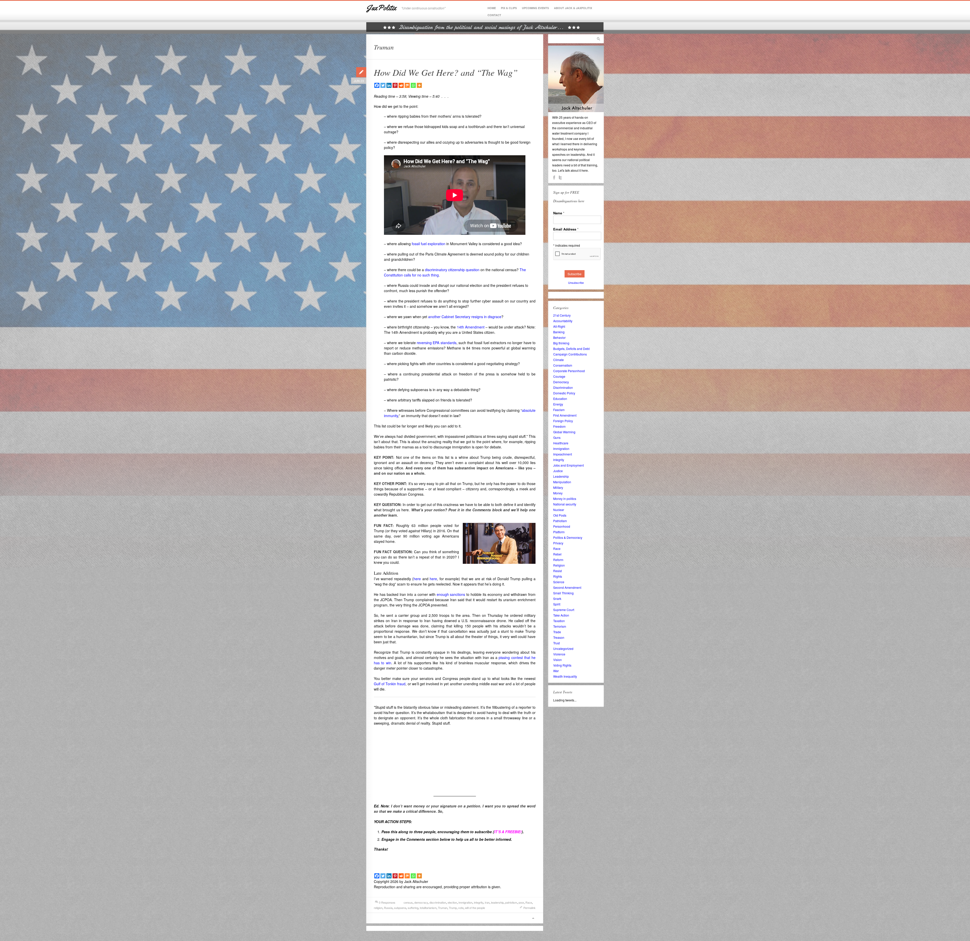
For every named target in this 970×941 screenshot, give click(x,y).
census (408, 902)
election (452, 902)
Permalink (529, 908)
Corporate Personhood (569, 371)
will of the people (475, 908)
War (556, 671)
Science (558, 582)
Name (558, 213)
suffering (413, 908)
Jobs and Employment (568, 465)
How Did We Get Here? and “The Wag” (446, 72)
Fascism (559, 410)
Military (558, 487)
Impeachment (562, 454)
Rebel (557, 554)
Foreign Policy (563, 421)
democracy (421, 902)
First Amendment (564, 415)
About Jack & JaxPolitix (573, 8)
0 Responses (387, 902)
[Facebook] (376, 85)
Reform (558, 559)
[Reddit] (401, 85)
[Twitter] (382, 85)
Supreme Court (563, 609)
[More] (419, 85)
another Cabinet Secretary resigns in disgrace (464, 316)
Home (492, 8)
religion (378, 908)
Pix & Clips (509, 8)
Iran (487, 902)
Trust (556, 643)
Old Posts (559, 515)
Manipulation (562, 482)
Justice (558, 471)
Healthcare (560, 443)
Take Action (561, 615)
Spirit (556, 604)
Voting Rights (562, 665)
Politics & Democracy (567, 537)
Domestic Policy (564, 393)
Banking (559, 332)
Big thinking (561, 343)
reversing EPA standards (436, 342)
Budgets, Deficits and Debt (571, 348)
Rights (557, 576)
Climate (558, 360)
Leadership (561, 476)
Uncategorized (563, 648)
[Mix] (407, 85)
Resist (557, 571)
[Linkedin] (389, 85)
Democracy (561, 382)
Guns (557, 437)
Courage (559, 376)
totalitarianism (428, 908)
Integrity (558, 459)
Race (528, 902)
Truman (442, 908)
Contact (494, 15)
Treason (558, 637)
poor (521, 902)
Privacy (558, 543)
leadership (497, 902)
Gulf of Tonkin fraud (389, 683)
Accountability (562, 321)
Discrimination (563, 387)
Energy (558, 404)
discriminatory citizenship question (452, 269)
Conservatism (562, 365)
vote (461, 908)
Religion (559, 565)
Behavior (559, 337)
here (417, 578)
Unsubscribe (576, 283)
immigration (465, 902)
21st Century (562, 315)
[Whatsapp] (413, 85)
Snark (557, 598)
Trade (557, 632)
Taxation (559, 621)
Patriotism (560, 521)
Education (560, 398)
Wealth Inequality (565, 676)
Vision (557, 659)
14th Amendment (470, 326)
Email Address (565, 229)
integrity (478, 902)
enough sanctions (451, 594)
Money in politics (564, 498)
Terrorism (559, 626)
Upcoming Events (535, 8)
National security (564, 504)
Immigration (561, 448)
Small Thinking (563, 593)
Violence (559, 654)
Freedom (559, 426)
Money (558, 493)
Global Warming (564, 432)
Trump (453, 908)
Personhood (561, 526)
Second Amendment (567, 587)
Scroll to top (533, 918)
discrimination (437, 902)
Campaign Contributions (570, 354)
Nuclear (558, 509)
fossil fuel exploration (428, 243)
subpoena (400, 908)
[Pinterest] (395, 85)
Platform (559, 532)
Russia (388, 908)
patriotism (511, 902)
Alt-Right (559, 326)
